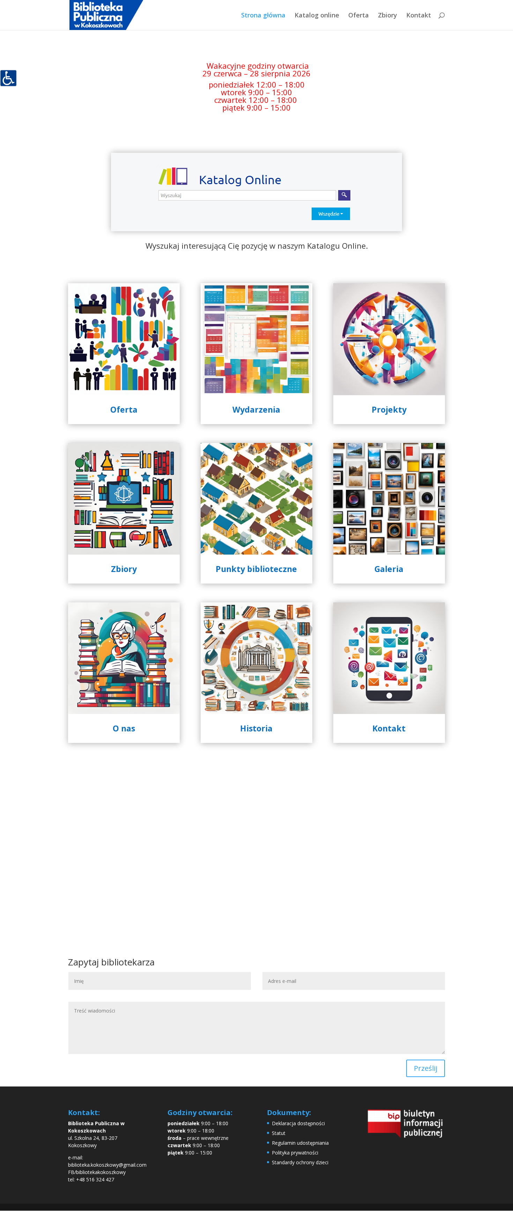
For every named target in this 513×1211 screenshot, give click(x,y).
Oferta (358, 16)
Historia (256, 728)
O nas (124, 728)
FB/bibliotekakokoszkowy (97, 1172)
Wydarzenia (256, 409)
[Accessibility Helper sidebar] (8, 78)
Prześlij (425, 1068)
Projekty (389, 409)
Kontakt (418, 16)
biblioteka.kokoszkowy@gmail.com (107, 1164)
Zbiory (387, 16)
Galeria (388, 568)
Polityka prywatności (295, 1152)
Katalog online (317, 16)
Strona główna (263, 16)
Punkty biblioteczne (256, 568)
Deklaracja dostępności (298, 1123)
